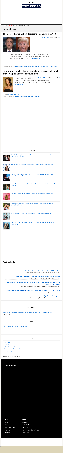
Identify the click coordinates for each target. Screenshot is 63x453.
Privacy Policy (9, 351)
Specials (7, 432)
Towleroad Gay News (31, 6)
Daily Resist (18, 66)
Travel (6, 422)
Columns (7, 430)
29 (59, 77)
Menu (32, 2)
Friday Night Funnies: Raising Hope (50, 296)
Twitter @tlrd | (7, 326)
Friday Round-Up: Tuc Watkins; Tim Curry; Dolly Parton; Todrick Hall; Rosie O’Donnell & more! (33, 290)
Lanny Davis (44, 66)
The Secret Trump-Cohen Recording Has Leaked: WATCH (30, 34)
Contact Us (8, 344)
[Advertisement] (31, 123)
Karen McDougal (36, 66)
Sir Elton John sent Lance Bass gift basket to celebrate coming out (32, 193)
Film (6, 425)
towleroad (17, 65)
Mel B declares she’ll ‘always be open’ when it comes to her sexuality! (32, 164)
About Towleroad (10, 347)
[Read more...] (36, 58)
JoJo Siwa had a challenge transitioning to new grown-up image (31, 213)
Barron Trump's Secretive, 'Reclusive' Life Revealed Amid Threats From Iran (37, 276)
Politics (10, 65)
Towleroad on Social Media (12, 349)
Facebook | (15, 326)
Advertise (7, 342)
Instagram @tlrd (23, 326)
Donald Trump (26, 66)
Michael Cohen (53, 66)
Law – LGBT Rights (10, 427)
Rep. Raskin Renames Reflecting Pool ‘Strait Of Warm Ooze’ (42, 271)
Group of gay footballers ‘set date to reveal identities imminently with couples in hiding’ (28, 312)
